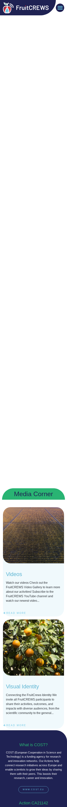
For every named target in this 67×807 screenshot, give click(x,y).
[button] (60, 8)
